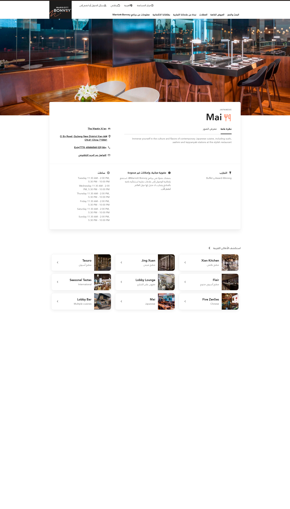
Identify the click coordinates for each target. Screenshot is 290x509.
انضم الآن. (154, 188)
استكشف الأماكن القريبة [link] (227, 248)
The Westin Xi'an (97, 129)
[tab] (226, 130)
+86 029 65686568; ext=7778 (90, 147)
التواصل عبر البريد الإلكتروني (92, 155)
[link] (208, 262)
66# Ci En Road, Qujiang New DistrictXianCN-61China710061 (82, 138)
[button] (129, 5)
